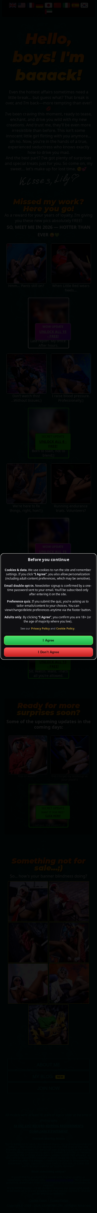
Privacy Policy (40, 628)
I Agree (48, 640)
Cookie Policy (65, 628)
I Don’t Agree (48, 652)
